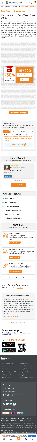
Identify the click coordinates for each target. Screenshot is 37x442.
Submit (24, 80)
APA (6, 131)
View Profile (7, 172)
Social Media (7, 400)
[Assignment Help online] (13, 3)
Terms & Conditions (27, 418)
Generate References (15, 271)
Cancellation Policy (15, 418)
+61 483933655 (10, 388)
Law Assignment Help (25, 366)
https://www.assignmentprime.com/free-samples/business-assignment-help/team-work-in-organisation (18, 137)
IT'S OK (32, 436)
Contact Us (22, 420)
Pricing (11, 441)
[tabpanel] (18, 306)
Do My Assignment (7, 363)
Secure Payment (8, 409)
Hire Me (8, 176)
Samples (7, 7)
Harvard (23, 131)
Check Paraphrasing (15, 243)
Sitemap (29, 420)
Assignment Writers (25, 372)
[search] (30, 3)
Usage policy (14, 420)
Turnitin (4, 441)
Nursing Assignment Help (26, 369)
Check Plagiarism (14, 257)
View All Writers (18, 185)
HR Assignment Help (8, 375)
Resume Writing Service (26, 378)
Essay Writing (23, 375)
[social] (3, 404)
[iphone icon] (9, 344)
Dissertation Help (7, 369)
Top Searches (6, 358)
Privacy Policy (5, 420)
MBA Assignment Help (8, 366)
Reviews (33, 433)
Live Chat (33, 441)
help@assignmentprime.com (15, 395)
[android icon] (9, 350)
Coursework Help (6, 378)
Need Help (6, 385)
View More (20, 288)
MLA (14, 131)
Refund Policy (4, 418)
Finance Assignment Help (9, 372)
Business (15, 7)
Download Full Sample (18, 113)
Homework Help (23, 363)
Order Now (18, 441)
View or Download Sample (11, 316)
